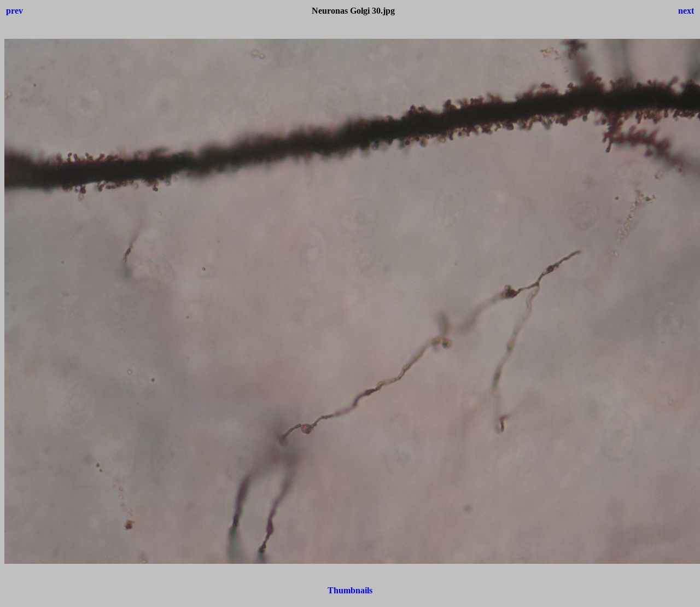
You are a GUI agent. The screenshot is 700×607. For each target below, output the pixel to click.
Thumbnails (350, 590)
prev (14, 10)
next (686, 10)
